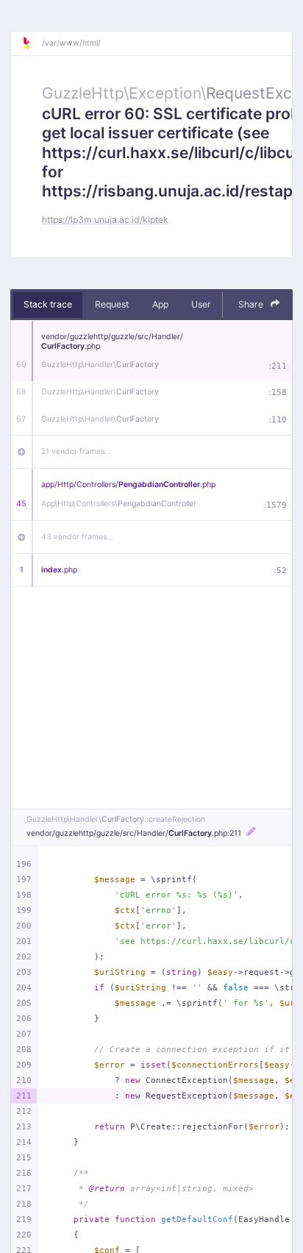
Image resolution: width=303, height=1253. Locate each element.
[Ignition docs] (31, 43)
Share (251, 304)
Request (112, 304)
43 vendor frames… (77, 537)
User (201, 304)
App (160, 304)
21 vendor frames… (76, 451)
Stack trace (48, 304)
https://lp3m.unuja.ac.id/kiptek (105, 219)
